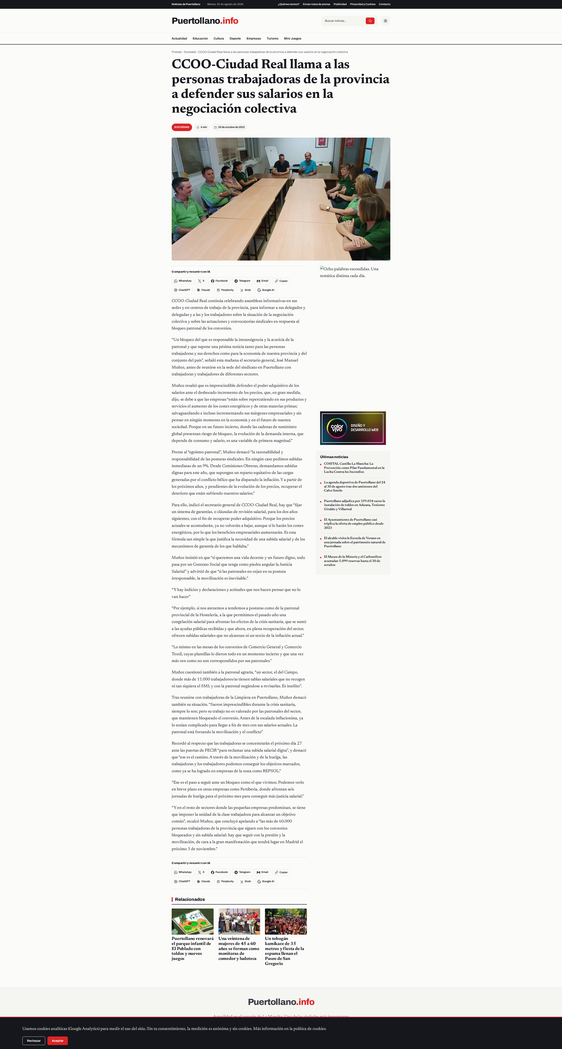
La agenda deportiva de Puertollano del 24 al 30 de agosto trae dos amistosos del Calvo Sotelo (354, 486)
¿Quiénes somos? (288, 4)
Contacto (384, 4)
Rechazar (34, 1040)
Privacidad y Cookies (362, 4)
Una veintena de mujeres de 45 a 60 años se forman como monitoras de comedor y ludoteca (238, 949)
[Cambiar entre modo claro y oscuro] (385, 21)
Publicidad (340, 4)
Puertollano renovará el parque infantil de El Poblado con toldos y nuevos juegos (192, 949)
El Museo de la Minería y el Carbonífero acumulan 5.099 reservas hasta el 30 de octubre (353, 561)
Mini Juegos (292, 38)
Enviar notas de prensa (316, 4)
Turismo (272, 38)
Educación (200, 38)
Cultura (219, 38)
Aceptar (57, 1040)
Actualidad (179, 38)
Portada (177, 52)
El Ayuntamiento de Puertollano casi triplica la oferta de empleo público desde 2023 (354, 523)
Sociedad (190, 52)
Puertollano (205, 20)
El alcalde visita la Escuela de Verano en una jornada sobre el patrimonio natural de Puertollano (354, 542)
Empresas (254, 38)
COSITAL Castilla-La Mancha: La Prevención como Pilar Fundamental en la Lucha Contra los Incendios (354, 468)
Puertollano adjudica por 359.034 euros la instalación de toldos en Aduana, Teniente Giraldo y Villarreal (354, 505)
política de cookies (310, 1029)
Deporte (235, 38)
